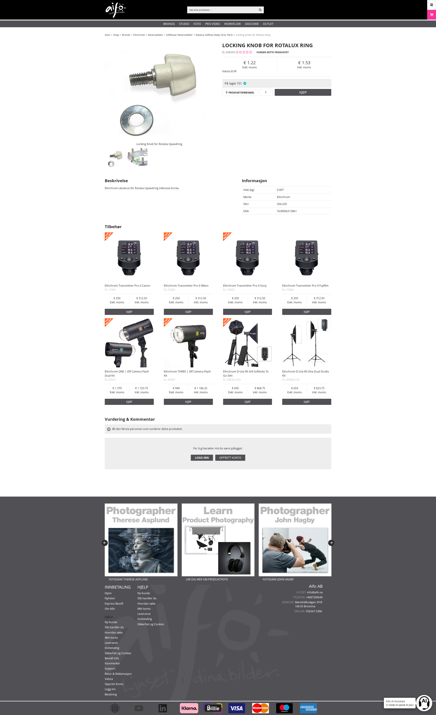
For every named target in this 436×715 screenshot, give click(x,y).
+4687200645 (314, 597)
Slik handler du (114, 627)
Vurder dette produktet (272, 52)
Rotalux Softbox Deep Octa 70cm (214, 34)
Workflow (232, 24)
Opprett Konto (114, 684)
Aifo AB (316, 586)
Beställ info (112, 658)
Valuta (109, 679)
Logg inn (202, 458)
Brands (169, 24)
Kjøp (303, 92)
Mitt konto (111, 638)
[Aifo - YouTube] (140, 708)
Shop (116, 34)
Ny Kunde (111, 622)
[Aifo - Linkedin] (164, 708)
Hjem (108, 593)
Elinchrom (139, 34)
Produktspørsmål (241, 92)
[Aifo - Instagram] (117, 708)
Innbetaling (112, 648)
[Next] (331, 543)
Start (107, 34)
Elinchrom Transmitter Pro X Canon (127, 285)
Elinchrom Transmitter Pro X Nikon (186, 285)
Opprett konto (230, 458)
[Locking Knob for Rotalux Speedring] (159, 92)
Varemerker (112, 663)
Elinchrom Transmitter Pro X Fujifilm (305, 285)
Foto (197, 24)
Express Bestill (114, 603)
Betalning (111, 694)
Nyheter (110, 598)
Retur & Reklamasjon (118, 674)
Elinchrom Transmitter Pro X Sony (245, 285)
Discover (252, 24)
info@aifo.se (315, 592)
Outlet (268, 24)
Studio (184, 24)
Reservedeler (155, 34)
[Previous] (105, 543)
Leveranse (111, 643)
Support (110, 668)
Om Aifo (110, 609)
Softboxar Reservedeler (179, 34)
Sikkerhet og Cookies (118, 653)
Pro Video (212, 24)
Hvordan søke (114, 632)
